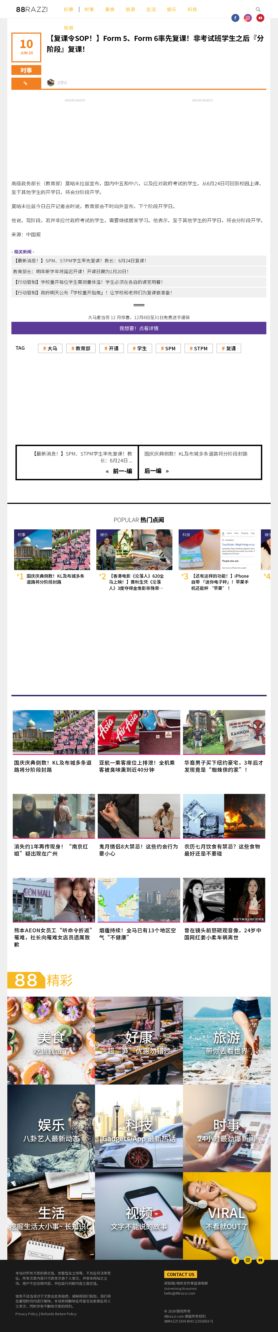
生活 (151, 9)
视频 (69, 27)
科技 (192, 9)
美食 (110, 9)
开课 (114, 348)
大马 (52, 348)
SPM (170, 348)
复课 (231, 348)
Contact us (180, 1274)
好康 (69, 9)
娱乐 (172, 9)
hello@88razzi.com (179, 1293)
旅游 (130, 9)
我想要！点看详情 (139, 328)
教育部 (83, 348)
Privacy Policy (26, 1313)
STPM (201, 348)
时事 (89, 9)
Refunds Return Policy (59, 1313)
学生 (142, 348)
